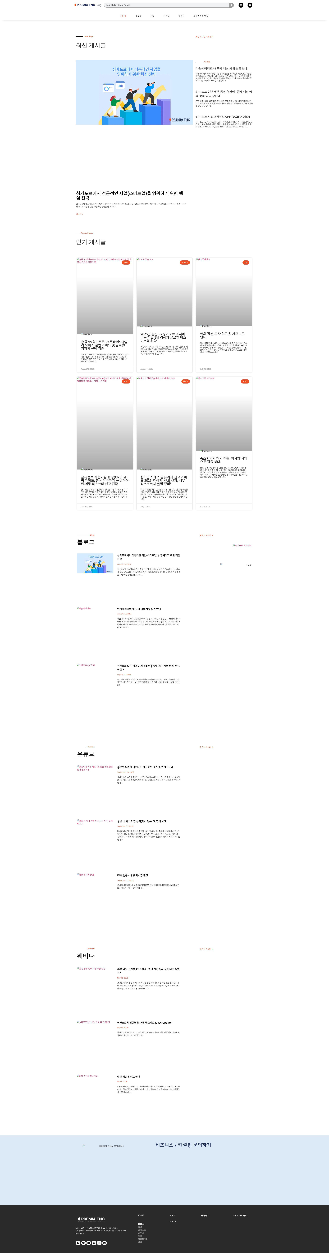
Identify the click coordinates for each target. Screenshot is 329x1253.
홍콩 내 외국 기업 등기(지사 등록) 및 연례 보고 (141, 821)
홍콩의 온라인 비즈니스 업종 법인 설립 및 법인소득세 (145, 767)
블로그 (138, 16)
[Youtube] (88, 1243)
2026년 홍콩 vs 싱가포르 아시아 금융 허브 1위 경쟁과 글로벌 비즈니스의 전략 (163, 337)
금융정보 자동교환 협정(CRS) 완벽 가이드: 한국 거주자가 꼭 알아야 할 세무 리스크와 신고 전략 (105, 480)
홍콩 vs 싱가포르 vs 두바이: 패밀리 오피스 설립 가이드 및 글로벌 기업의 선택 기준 (104, 345)
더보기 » (79, 214)
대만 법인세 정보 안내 (128, 1076)
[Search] (231, 5)
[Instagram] (99, 1243)
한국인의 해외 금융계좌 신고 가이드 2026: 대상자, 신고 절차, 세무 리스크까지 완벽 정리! (163, 480)
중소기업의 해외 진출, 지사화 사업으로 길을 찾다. (223, 460)
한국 (140, 1242)
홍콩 (140, 1227)
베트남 (141, 1233)
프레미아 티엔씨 (201, 16)
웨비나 (182, 16)
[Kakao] (83, 1243)
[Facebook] (78, 1243)
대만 (140, 1236)
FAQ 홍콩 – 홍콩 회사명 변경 (132, 875)
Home (124, 16)
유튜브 (166, 16)
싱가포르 (142, 1230)
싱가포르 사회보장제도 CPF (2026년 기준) (223, 116)
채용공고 (205, 1215)
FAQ (152, 16)
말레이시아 (143, 1239)
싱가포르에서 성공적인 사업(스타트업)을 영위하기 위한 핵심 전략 (129, 195)
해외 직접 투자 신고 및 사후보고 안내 (222, 335)
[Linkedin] (104, 1243)
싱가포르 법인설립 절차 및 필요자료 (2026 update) (144, 1022)
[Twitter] (94, 1243)
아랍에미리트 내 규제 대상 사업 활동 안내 (222, 68)
